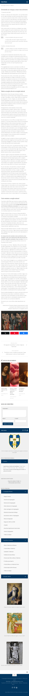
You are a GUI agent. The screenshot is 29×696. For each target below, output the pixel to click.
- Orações (5, 525)
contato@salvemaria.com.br (17, 681)
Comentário (5, 408)
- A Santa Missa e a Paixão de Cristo (11, 564)
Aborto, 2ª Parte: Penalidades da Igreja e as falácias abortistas (13, 391)
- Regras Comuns (7, 496)
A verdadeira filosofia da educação (21, 390)
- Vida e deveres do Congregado (10, 506)
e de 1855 (13, 522)
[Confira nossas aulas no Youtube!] (27, 430)
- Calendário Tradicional (8, 551)
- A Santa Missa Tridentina (9, 548)
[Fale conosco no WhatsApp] (23, 430)
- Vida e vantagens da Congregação (11, 509)
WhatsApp (8, 681)
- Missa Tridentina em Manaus (10, 545)
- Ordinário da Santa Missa (9, 555)
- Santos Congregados (8, 531)
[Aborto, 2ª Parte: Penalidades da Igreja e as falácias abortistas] (14, 375)
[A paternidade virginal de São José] (5, 375)
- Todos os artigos (7, 534)
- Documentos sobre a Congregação (11, 515)
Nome (4, 418)
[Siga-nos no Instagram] (25, 430)
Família (12, 5)
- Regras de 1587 (7, 522)
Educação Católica (5, 5)
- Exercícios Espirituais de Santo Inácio (11, 528)
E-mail (16, 418)
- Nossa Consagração (8, 518)
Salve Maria (4, 2)
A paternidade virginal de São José (4, 390)
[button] (14, 461)
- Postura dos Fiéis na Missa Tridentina (11, 558)
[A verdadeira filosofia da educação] (23, 375)
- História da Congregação (9, 499)
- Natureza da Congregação (9, 503)
